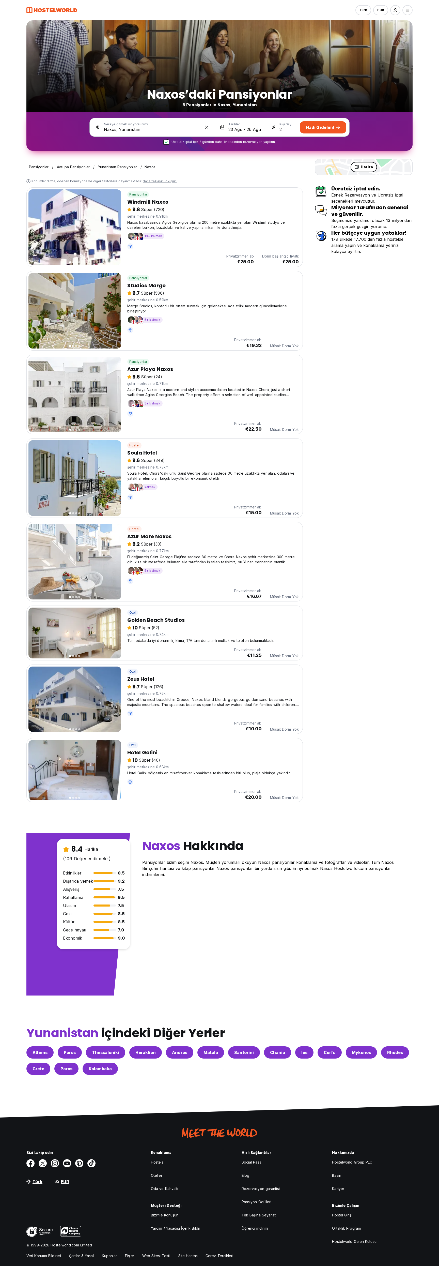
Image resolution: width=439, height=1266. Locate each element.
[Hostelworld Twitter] (43, 1163)
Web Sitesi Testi (156, 1256)
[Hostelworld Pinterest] (79, 1163)
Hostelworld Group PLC (352, 1162)
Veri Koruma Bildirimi (43, 1256)
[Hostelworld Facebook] (30, 1163)
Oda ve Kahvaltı (164, 1188)
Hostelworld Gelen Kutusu (354, 1241)
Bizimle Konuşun (165, 1215)
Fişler (129, 1256)
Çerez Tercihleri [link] (219, 1256)
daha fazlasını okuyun (160, 181)
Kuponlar (109, 1256)
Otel (132, 612)
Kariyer (338, 1188)
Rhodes (395, 1052)
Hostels (157, 1162)
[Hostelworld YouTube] (67, 1163)
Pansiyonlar (138, 194)
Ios (304, 1052)
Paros (70, 1052)
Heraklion (145, 1052)
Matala (210, 1052)
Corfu (330, 1052)
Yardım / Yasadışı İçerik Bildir (175, 1228)
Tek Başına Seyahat (259, 1215)
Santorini (244, 1052)
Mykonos (361, 1052)
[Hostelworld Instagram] (55, 1163)
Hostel (134, 445)
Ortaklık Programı (347, 1228)
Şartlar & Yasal (81, 1256)
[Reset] (207, 127)
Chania (277, 1052)
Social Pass (251, 1162)
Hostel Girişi (342, 1215)
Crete (38, 1068)
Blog (245, 1175)
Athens (40, 1052)
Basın (336, 1175)
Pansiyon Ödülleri (257, 1202)
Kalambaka (100, 1068)
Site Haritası (188, 1256)
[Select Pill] (395, 10)
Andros (179, 1052)
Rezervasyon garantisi (261, 1188)
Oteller (156, 1175)
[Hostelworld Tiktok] (91, 1163)
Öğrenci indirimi (255, 1228)
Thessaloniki (105, 1052)
